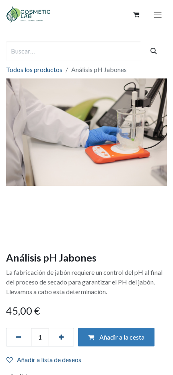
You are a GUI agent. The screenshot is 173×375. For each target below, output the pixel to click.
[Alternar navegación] (157, 15)
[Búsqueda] (153, 51)
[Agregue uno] (61, 337)
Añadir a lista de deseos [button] (49, 359)
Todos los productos (34, 69)
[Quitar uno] (18, 337)
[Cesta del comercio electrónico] (136, 14)
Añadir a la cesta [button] (121, 337)
